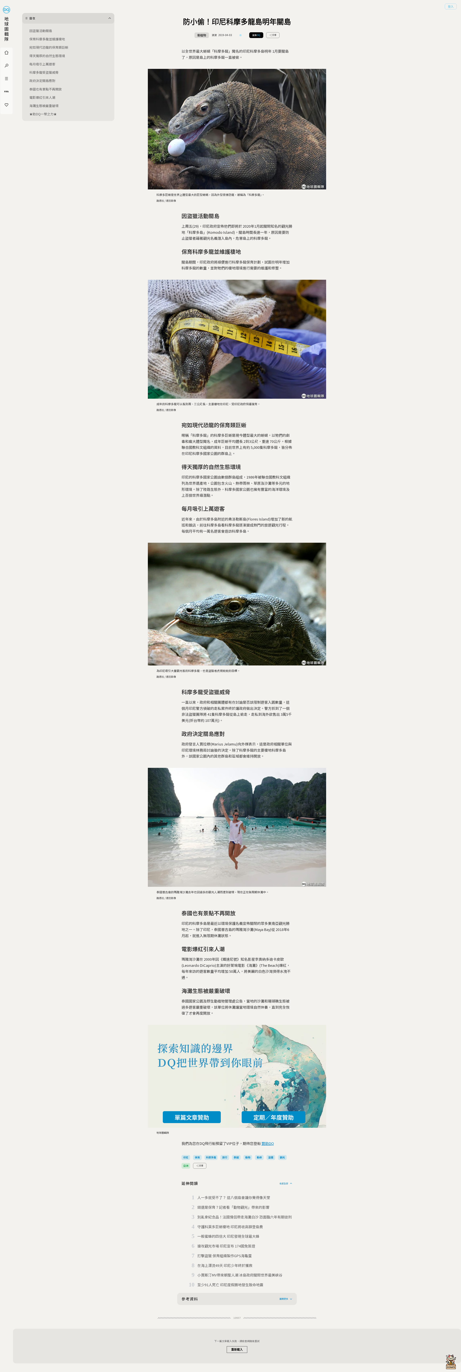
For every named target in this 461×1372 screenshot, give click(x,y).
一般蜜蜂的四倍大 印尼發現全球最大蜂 (228, 1236)
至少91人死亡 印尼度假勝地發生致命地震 (230, 1284)
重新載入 (237, 1349)
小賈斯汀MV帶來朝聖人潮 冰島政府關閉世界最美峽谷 (239, 1275)
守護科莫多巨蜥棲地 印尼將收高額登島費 (230, 1226)
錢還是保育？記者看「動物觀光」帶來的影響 (233, 1207)
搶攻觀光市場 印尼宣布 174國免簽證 (226, 1246)
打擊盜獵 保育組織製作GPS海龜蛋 (224, 1255)
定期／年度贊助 (273, 1117)
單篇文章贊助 (191, 1117)
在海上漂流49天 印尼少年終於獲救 (224, 1265)
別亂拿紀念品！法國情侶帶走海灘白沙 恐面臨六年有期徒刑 (244, 1217)
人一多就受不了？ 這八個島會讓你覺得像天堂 (233, 1197)
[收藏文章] (240, 35)
